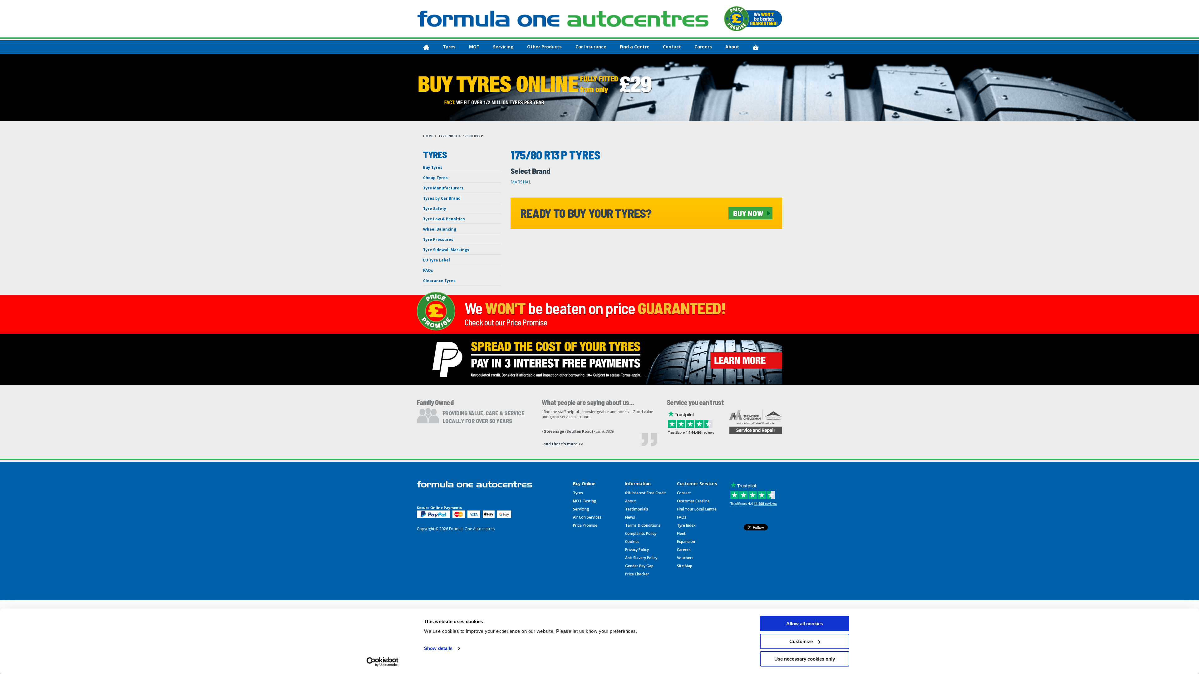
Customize (801, 641)
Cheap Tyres (435, 177)
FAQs (428, 270)
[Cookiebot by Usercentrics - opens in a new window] (382, 662)
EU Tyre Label (436, 260)
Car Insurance (590, 47)
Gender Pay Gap (639, 566)
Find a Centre (634, 47)
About (732, 47)
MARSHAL (521, 182)
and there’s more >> (563, 444)
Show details (438, 648)
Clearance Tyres (439, 280)
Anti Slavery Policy (641, 557)
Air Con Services (587, 517)
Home (428, 136)
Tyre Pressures (438, 239)
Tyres (449, 47)
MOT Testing (584, 501)
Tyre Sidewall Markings (446, 249)
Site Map (684, 566)
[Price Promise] (753, 18)
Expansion (686, 541)
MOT (474, 47)
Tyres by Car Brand (442, 198)
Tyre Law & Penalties (444, 219)
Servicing (503, 47)
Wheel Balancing (439, 229)
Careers (703, 47)
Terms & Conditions (642, 525)
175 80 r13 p (473, 136)
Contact (672, 47)
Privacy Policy (637, 549)
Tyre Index (447, 136)
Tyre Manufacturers (443, 188)
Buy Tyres (432, 167)
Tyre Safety (434, 208)
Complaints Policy (640, 533)
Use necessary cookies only (804, 659)
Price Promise (585, 525)
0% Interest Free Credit (645, 493)
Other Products (544, 47)
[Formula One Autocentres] (563, 18)
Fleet (681, 533)
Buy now (748, 213)
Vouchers (685, 557)
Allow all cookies (804, 623)
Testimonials (636, 509)
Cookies (632, 541)
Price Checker (637, 574)
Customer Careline (693, 501)
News (630, 517)
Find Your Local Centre (697, 509)
